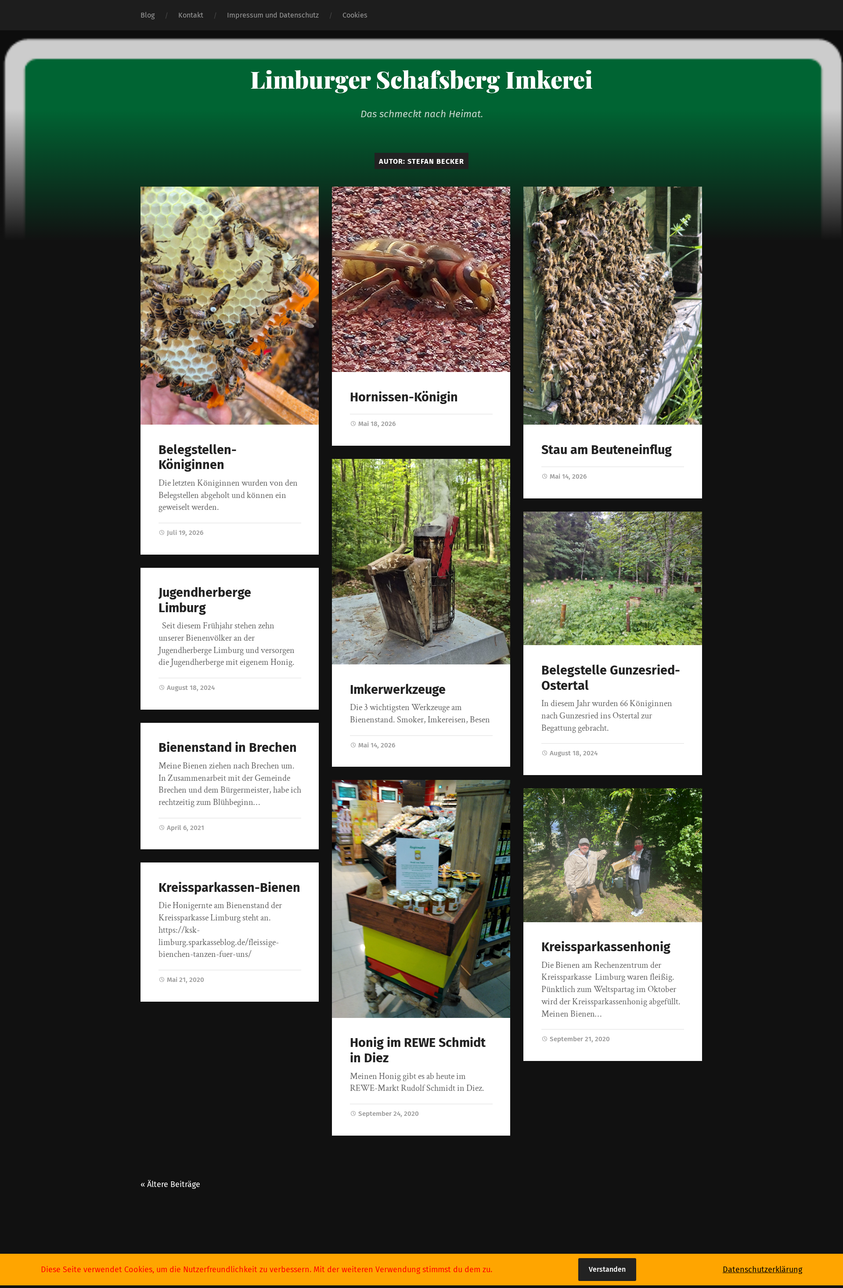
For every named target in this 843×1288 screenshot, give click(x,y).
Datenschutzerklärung (762, 1269)
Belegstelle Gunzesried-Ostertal (610, 678)
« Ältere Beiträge (170, 1184)
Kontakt (190, 15)
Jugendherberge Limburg (205, 600)
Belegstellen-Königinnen (198, 457)
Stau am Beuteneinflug (606, 450)
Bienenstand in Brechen (228, 747)
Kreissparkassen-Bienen (229, 887)
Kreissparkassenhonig (605, 947)
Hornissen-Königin (404, 397)
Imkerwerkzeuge (398, 689)
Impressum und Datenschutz (273, 15)
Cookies (354, 15)
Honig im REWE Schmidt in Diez (418, 1050)
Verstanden (607, 1269)
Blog (147, 15)
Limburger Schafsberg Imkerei (421, 79)
